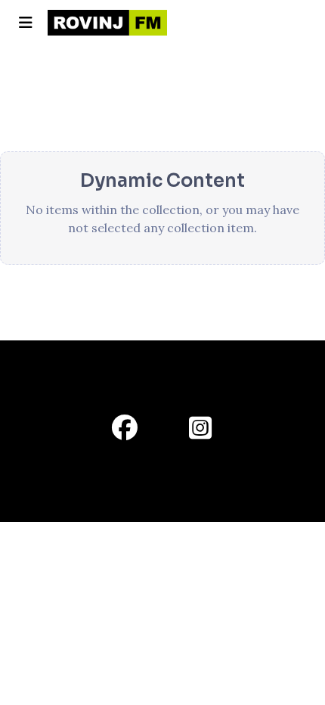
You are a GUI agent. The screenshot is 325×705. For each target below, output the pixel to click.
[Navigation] (25, 22)
